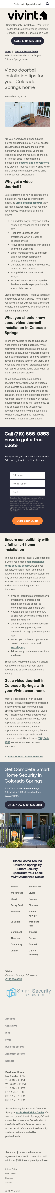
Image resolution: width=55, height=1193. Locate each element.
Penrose (33, 898)
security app (18, 647)
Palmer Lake (35, 886)
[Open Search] (47, 3)
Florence (15, 911)
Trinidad (33, 931)
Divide (32, 892)
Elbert (14, 898)
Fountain (33, 944)
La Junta (15, 921)
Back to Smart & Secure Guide (25, 756)
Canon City (16, 944)
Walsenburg (17, 892)
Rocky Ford (17, 905)
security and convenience (34, 162)
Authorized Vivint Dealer (30, 1112)
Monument (16, 931)
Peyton (32, 938)
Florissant (34, 905)
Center (14, 950)
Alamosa (15, 938)
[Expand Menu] (32, 21)
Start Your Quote (27, 521)
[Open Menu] (3, 4)
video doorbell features (29, 202)
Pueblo (14, 886)
